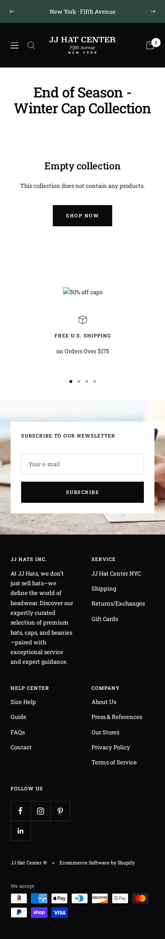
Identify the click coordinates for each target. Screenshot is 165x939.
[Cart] (150, 45)
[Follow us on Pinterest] (60, 811)
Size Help (23, 702)
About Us (104, 702)
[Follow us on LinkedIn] (20, 831)
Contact (21, 747)
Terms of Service (114, 762)
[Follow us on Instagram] (40, 811)
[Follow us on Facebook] (20, 811)
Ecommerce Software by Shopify (97, 862)
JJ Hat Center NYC (116, 573)
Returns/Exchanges (118, 603)
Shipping (104, 588)
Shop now (82, 215)
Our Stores (105, 732)
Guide (18, 717)
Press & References (117, 717)
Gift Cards (105, 619)
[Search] (31, 45)
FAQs (18, 732)
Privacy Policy (111, 747)
